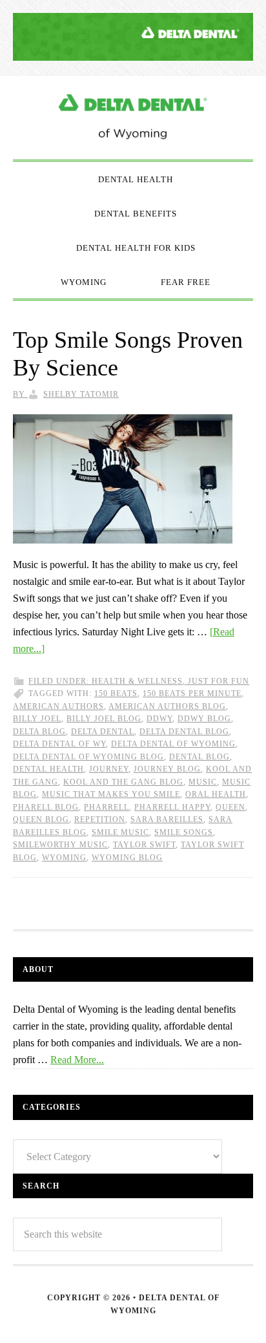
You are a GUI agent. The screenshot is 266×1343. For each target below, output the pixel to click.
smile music (120, 832)
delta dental (102, 731)
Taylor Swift (144, 844)
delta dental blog (184, 731)
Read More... (77, 1059)
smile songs (183, 832)
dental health (48, 769)
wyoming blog (127, 857)
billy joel (37, 718)
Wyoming (64, 857)
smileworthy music (60, 844)
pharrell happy (172, 807)
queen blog (41, 819)
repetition (99, 819)
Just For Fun (218, 681)
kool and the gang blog (123, 782)
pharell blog (46, 807)
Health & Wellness (137, 681)
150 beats (116, 693)
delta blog (39, 731)
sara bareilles (166, 819)
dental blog (199, 756)
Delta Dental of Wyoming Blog (133, 117)
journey (108, 769)
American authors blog (167, 706)
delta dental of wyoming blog (88, 756)
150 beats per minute (192, 693)
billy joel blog (103, 718)
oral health (215, 794)
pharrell (106, 807)
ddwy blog (204, 718)
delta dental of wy (59, 743)
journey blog (167, 769)
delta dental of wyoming (173, 743)
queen (230, 807)
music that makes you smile (111, 794)
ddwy (159, 718)
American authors (58, 706)
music (203, 782)
